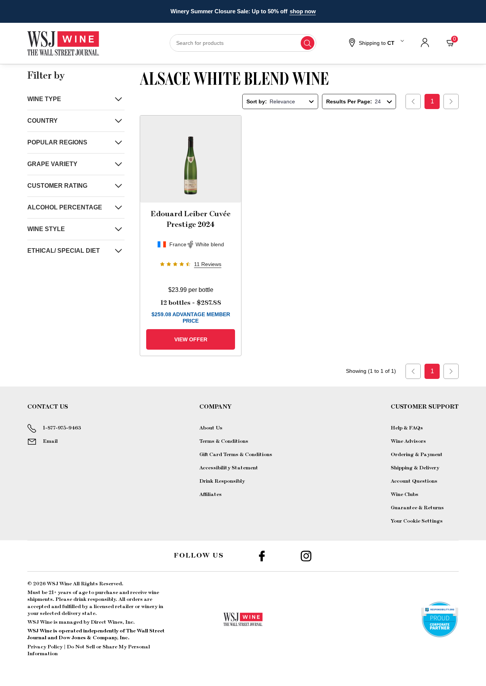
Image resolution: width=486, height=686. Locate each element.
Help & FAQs (407, 428)
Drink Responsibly (222, 481)
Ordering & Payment (417, 454)
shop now (303, 11)
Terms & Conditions (223, 441)
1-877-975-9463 (62, 428)
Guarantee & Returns (417, 507)
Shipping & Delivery (415, 468)
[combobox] (243, 43)
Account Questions (414, 481)
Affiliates (210, 494)
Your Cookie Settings (417, 521)
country (42, 120)
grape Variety (52, 164)
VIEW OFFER (190, 339)
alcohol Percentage (64, 207)
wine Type (44, 99)
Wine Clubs (404, 494)
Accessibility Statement (228, 468)
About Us (210, 428)
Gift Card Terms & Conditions (235, 454)
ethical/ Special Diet (63, 250)
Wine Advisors (408, 441)
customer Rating (57, 185)
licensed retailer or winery (126, 606)
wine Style (46, 229)
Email (50, 441)
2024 (190, 219)
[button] (375, 43)
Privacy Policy (45, 647)
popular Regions (57, 142)
